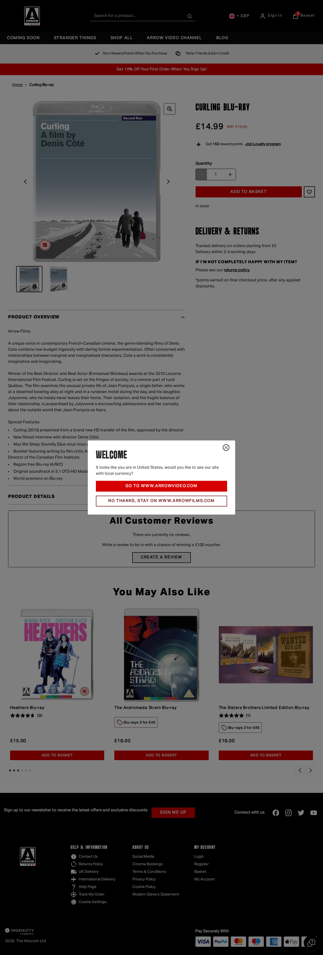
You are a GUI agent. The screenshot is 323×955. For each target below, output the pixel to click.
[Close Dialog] (226, 447)
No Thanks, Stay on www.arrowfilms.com (161, 501)
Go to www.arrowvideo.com (161, 486)
